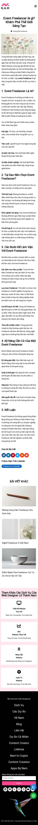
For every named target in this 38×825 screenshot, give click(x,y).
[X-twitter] (14, 789)
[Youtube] (28, 789)
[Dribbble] (24, 789)
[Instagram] (19, 789)
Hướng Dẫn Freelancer (20, 31)
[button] (4, 455)
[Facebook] (10, 789)
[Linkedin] (5, 789)
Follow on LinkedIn (11, 466)
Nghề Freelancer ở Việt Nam (15, 543)
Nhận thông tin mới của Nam (13, 774)
